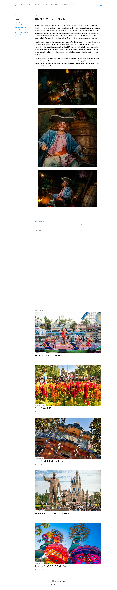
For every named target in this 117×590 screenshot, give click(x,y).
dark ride (17, 22)
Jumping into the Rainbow (51, 566)
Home (23, 4)
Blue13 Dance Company (49, 355)
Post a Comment (43, 359)
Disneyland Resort (20, 27)
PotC (16, 37)
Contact (75, 4)
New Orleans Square (21, 32)
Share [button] (16, 15)
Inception (30, 4)
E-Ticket (17, 30)
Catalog (67, 4)
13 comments (42, 411)
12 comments (42, 464)
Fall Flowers (43, 408)
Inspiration (39, 4)
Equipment (49, 4)
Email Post (42, 221)
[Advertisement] (68, 292)
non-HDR (18, 34)
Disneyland (18, 25)
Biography (59, 4)
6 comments (42, 517)
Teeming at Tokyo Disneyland (53, 513)
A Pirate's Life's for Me (49, 460)
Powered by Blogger (60, 581)
